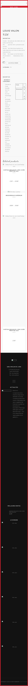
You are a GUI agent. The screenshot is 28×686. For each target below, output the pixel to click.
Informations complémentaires (8, 80)
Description (6, 77)
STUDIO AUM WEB (23, 681)
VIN (10, 67)
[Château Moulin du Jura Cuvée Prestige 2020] (5, 512)
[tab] (6, 77)
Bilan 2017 (15, 390)
